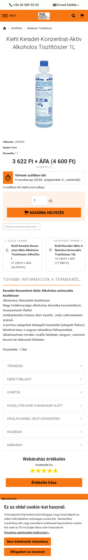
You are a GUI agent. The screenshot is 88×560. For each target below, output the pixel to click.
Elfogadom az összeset (27, 552)
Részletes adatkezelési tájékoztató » (27, 532)
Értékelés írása (44, 482)
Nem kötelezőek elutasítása (27, 541)
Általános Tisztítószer (39, 28)
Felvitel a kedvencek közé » (21, 226)
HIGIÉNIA (16, 28)
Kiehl (14, 147)
